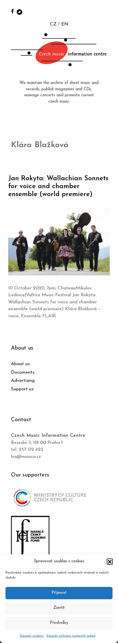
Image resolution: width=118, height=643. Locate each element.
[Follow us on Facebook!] (12, 11)
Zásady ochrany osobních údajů (70, 636)
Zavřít (59, 608)
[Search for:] (108, 11)
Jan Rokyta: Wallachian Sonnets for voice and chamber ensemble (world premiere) (58, 186)
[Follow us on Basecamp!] (19, 11)
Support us (22, 389)
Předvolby (59, 623)
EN (64, 24)
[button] (110, 561)
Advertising (23, 380)
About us (20, 364)
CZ (53, 24)
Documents (22, 372)
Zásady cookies (32, 636)
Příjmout (59, 593)
